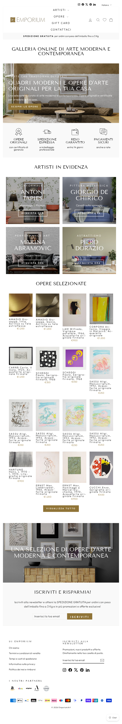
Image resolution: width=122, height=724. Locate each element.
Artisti (60, 10)
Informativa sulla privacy (22, 664)
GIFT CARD (61, 23)
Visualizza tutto (61, 508)
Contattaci (61, 29)
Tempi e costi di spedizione (23, 658)
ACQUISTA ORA (32, 213)
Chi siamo (14, 647)
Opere (60, 16)
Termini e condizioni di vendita (24, 653)
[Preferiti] (105, 20)
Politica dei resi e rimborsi (22, 669)
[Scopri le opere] (61, 93)
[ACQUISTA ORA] (89, 200)
